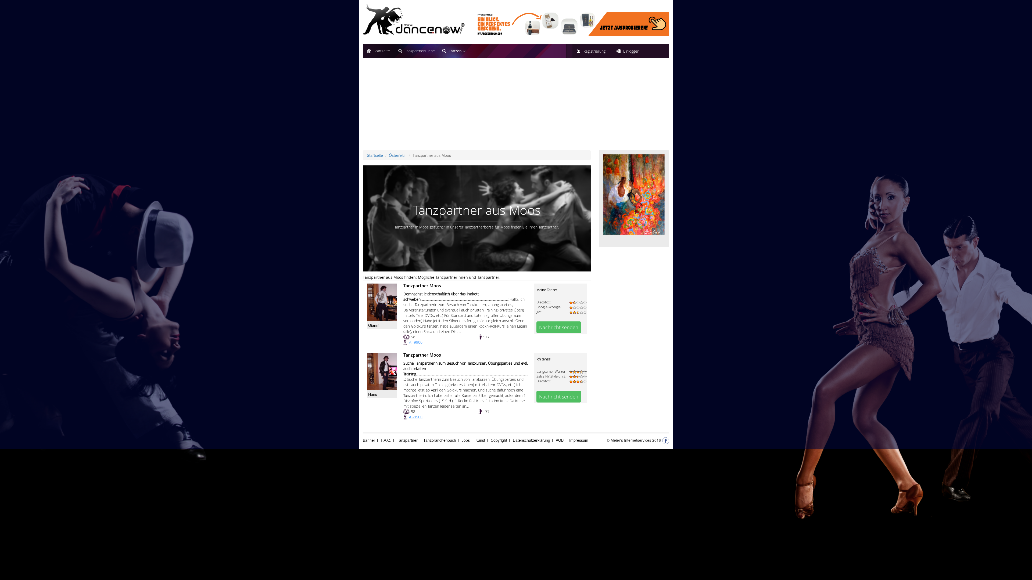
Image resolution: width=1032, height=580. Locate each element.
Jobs (466, 440)
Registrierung (594, 51)
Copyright (499, 440)
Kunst (480, 440)
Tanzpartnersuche (420, 50)
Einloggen (631, 51)
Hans (372, 394)
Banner (369, 440)
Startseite (382, 50)
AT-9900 (415, 342)
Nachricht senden (558, 327)
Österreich (398, 155)
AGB (560, 440)
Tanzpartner (407, 440)
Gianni (373, 325)
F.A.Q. (386, 440)
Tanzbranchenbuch (439, 440)
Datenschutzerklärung (531, 440)
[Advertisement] (516, 106)
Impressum (578, 440)
